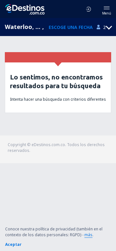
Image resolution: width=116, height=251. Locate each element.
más (88, 234)
